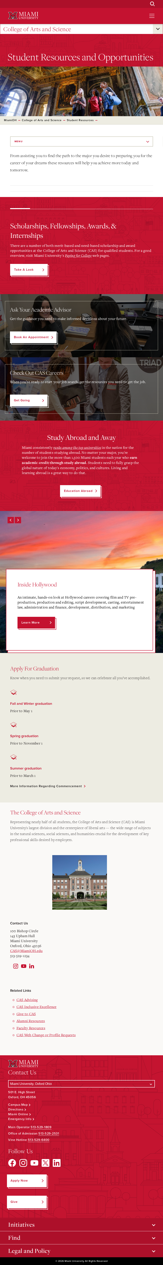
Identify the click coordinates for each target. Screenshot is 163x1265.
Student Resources (80, 120)
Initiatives (21, 1224)
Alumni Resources (30, 1020)
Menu (19, 141)
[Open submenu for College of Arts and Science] (158, 29)
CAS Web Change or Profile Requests (46, 1034)
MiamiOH (10, 120)
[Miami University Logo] (23, 15)
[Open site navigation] (152, 16)
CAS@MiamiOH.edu (26, 950)
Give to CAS (26, 1013)
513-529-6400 (38, 1140)
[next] (18, 520)
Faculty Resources (30, 1028)
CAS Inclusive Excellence (36, 1006)
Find (14, 1238)
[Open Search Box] (152, 4)
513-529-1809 (41, 1127)
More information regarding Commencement (46, 786)
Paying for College (78, 255)
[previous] (11, 520)
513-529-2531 (48, 1134)
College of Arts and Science (37, 29)
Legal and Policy (29, 1251)
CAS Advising (27, 999)
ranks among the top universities (77, 447)
